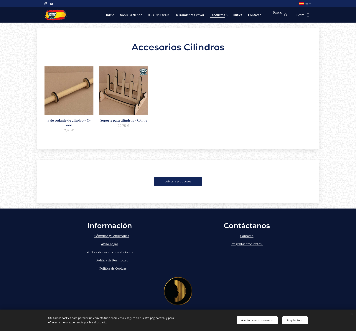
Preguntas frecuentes (247, 244)
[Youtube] (51, 4)
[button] (280, 15)
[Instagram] (46, 4)
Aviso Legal (109, 244)
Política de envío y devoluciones (110, 252)
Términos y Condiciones (111, 236)
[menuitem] (111, 15)
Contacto (246, 236)
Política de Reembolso (112, 260)
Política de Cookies (113, 268)
